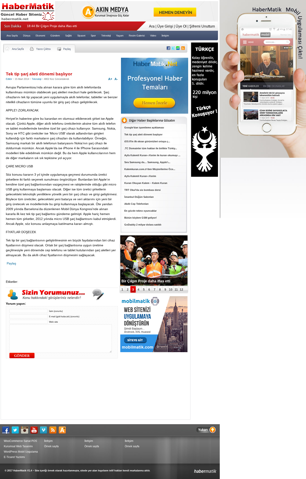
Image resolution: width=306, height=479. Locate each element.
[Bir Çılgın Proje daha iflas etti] (153, 260)
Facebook (7, 430)
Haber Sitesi (195, 469)
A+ (110, 79)
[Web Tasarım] (136, 20)
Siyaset (81, 35)
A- (116, 79)
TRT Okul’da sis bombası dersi (142, 190)
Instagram (25, 430)
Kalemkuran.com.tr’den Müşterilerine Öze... (149, 169)
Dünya (26, 35)
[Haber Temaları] (154, 112)
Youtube (35, 430)
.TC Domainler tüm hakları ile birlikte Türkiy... (150, 148)
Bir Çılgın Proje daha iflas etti (52, 26)
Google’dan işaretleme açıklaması (144, 127)
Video (153, 35)
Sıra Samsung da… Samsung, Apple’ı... (147, 162)
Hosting (63, 430)
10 (170, 289)
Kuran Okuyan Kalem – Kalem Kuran (145, 183)
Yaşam (119, 35)
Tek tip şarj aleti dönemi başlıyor (143, 134)
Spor (93, 35)
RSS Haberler (54, 430)
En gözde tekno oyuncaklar (140, 210)
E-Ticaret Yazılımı (14, 457)
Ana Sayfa (12, 35)
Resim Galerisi (137, 35)
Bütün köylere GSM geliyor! (140, 217)
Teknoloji (106, 35)
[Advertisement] (58, 63)
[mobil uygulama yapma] (153, 351)
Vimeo (44, 430)
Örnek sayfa (51, 446)
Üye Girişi (165, 26)
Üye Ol (181, 26)
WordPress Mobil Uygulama (21, 451)
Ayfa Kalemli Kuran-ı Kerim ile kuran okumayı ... (152, 155)
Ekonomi (40, 35)
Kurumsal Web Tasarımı (18, 446)
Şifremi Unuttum (202, 26)
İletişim (165, 35)
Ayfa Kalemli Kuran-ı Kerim (140, 176)
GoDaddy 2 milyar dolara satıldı (142, 224)
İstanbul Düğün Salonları (139, 197)
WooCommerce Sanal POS (20, 441)
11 (176, 289)
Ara (152, 26)
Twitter (16, 430)
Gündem (55, 35)
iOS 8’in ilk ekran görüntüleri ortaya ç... (147, 141)
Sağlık (68, 35)
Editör (9, 79)
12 (181, 289)
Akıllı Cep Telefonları (136, 203)
